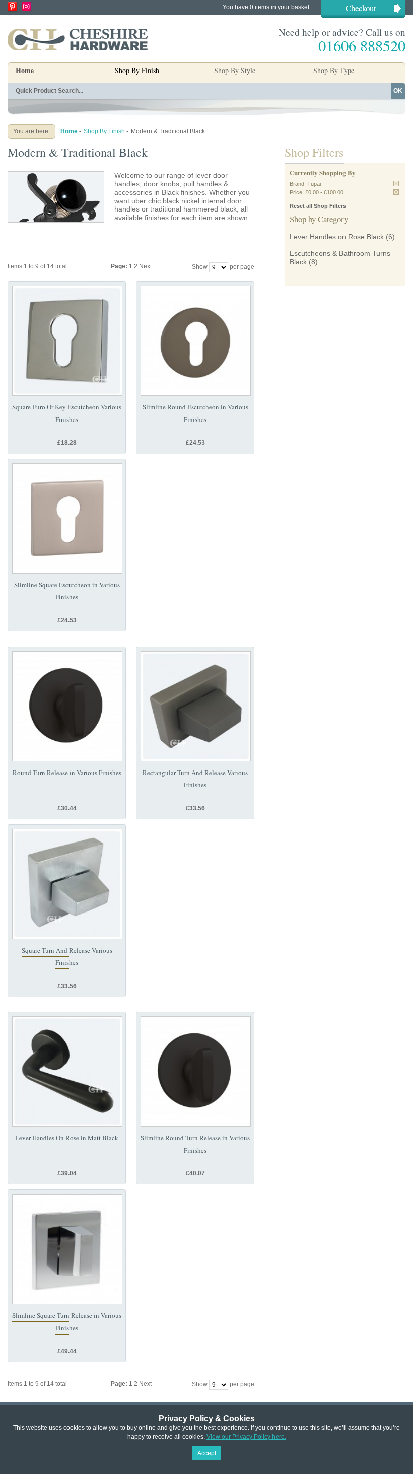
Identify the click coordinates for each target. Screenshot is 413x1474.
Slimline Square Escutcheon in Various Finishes (67, 590)
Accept (206, 1453)
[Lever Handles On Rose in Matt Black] (67, 1071)
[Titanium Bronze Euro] (196, 341)
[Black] (67, 706)
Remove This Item (396, 183)
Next (145, 266)
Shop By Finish (104, 131)
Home (25, 70)
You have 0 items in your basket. (267, 7)
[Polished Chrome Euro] (67, 341)
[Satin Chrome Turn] (67, 884)
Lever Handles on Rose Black (337, 237)
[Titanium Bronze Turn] (196, 706)
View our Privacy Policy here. (246, 1436)
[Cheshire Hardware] (78, 39)
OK (397, 90)
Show (200, 266)
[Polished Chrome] (67, 1249)
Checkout (361, 8)
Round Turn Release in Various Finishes (67, 772)
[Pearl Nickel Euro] (67, 518)
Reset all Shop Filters (318, 206)
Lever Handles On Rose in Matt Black (66, 1137)
